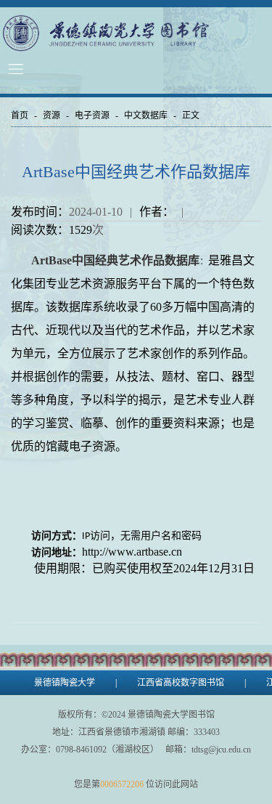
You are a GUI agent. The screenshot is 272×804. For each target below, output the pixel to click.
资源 (51, 115)
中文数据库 (146, 115)
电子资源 (92, 115)
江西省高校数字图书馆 (180, 683)
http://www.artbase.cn (132, 551)
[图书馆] (136, 33)
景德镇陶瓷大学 (64, 683)
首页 (19, 115)
